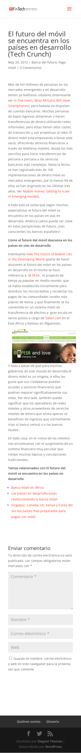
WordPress (53, 746)
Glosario (52, 721)
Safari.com (53, 318)
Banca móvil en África (27, 487)
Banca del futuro (44, 62)
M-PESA (34, 275)
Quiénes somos (28, 721)
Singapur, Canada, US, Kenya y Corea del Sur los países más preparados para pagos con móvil (42, 511)
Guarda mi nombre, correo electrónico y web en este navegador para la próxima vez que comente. (39, 663)
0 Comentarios (31, 67)
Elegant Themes (50, 741)
